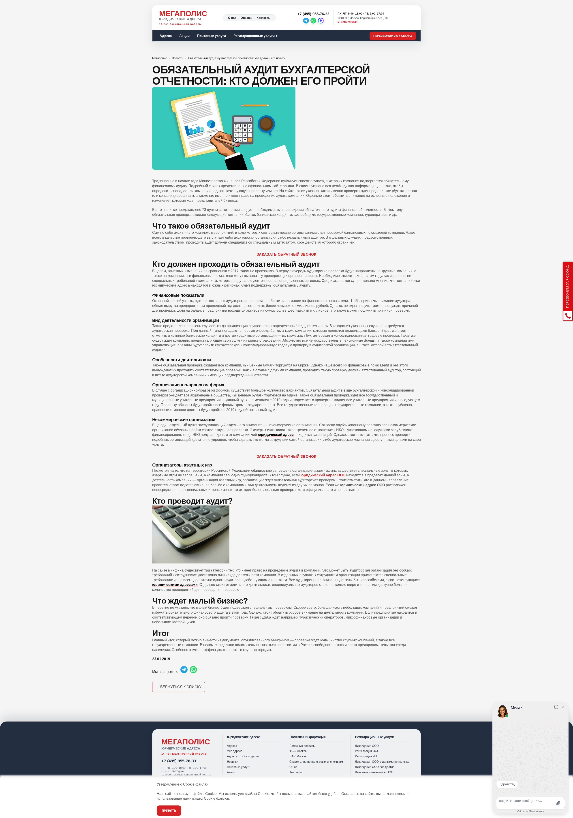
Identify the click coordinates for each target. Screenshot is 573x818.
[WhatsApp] (313, 21)
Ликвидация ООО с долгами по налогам (382, 761)
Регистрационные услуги (254, 36)
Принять (169, 810)
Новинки (232, 761)
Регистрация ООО (367, 751)
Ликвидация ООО (367, 745)
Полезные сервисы (302, 745)
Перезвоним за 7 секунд (392, 35)
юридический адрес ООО (323, 475)
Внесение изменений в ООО (374, 772)
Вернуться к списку (180, 687)
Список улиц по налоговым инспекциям (316, 761)
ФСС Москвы (298, 751)
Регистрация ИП (366, 756)
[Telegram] (306, 21)
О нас (232, 17)
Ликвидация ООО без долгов (374, 767)
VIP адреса (234, 751)
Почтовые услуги (211, 36)
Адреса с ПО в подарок (243, 756)
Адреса (166, 36)
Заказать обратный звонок (286, 254)
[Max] (321, 21)
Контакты (263, 17)
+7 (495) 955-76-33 (178, 761)
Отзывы (246, 17)
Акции (184, 36)
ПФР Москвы (298, 756)
